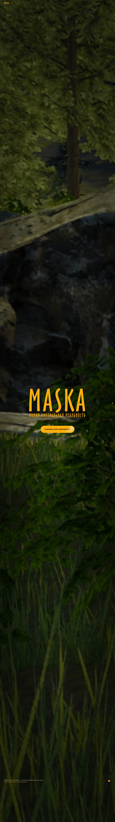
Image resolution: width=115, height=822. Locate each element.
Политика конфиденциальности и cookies (32, 780)
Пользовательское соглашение (11, 780)
